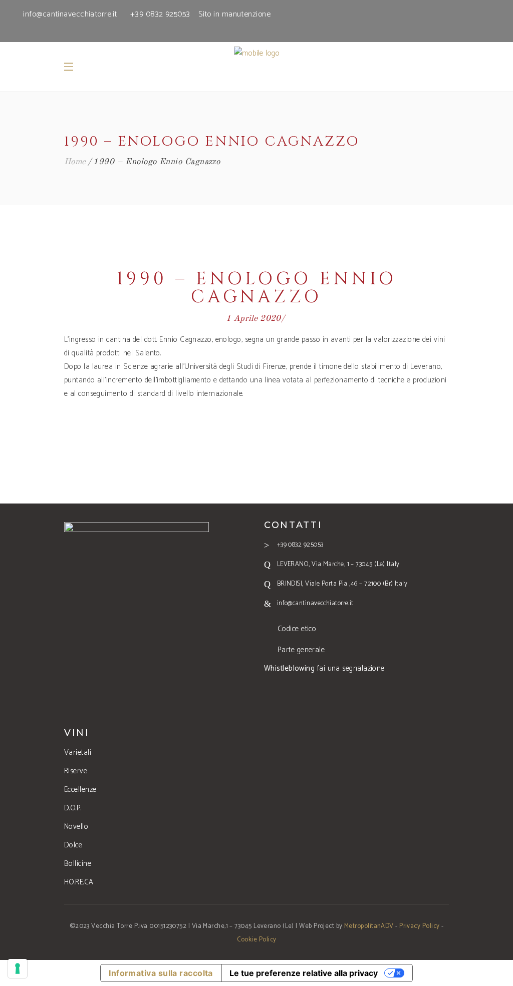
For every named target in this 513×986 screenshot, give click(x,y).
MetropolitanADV (369, 926)
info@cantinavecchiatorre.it (70, 14)
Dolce (73, 845)
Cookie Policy (257, 939)
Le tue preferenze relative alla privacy (303, 973)
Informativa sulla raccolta (161, 973)
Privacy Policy (419, 926)
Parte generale (301, 650)
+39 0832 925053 (160, 14)
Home (75, 162)
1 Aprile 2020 (253, 318)
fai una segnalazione (324, 668)
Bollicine (77, 863)
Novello (76, 826)
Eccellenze (80, 789)
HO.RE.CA (79, 882)
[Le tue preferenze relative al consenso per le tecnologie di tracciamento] (17, 968)
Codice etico (297, 629)
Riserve (75, 771)
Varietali (77, 752)
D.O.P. (73, 808)
